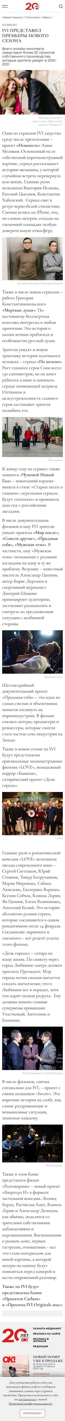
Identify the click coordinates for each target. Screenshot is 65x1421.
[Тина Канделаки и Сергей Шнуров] (32, 1048)
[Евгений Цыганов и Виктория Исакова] (32, 258)
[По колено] (32, 437)
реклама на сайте (46, 1333)
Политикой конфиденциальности (30, 1404)
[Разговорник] (32, 1143)
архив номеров (41, 1373)
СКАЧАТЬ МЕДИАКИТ (47, 1328)
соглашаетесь (27, 1399)
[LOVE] (32, 813)
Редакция (40, 1346)
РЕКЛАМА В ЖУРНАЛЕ (41, 1340)
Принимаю (32, 1413)
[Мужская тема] (32, 651)
